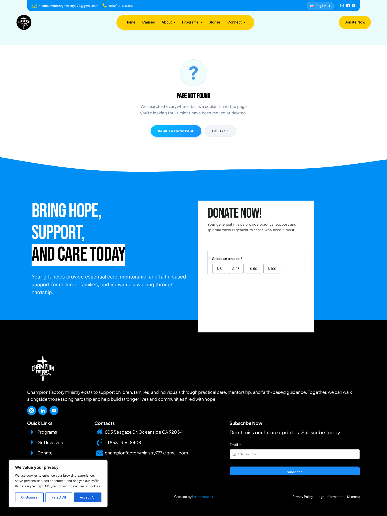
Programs (190, 22)
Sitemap (353, 497)
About (166, 22)
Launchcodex (202, 497)
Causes (148, 22)
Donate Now (354, 22)
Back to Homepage (176, 131)
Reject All (59, 497)
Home (130, 22)
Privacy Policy (302, 497)
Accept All (87, 497)
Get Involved (50, 442)
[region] (58, 483)
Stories (215, 22)
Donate (45, 452)
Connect (234, 22)
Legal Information (330, 497)
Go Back (220, 131)
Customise (29, 497)
